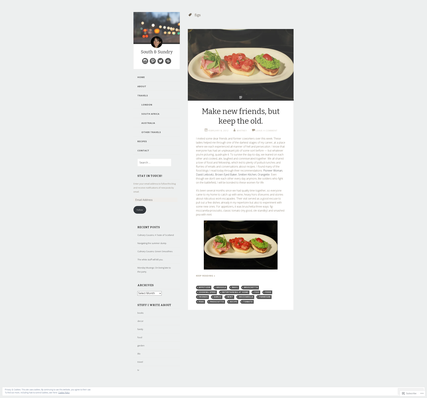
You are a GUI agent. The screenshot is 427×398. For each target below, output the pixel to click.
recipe (233, 301)
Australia (148, 123)
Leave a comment (266, 130)
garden (140, 345)
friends (203, 297)
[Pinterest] (153, 61)
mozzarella (246, 297)
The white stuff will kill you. (150, 259)
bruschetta (251, 287)
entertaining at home (235, 292)
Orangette (264, 174)
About (141, 86)
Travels (142, 95)
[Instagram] (145, 61)
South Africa (150, 113)
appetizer (204, 287)
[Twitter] (160, 61)
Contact (143, 150)
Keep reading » (205, 275)
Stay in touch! (149, 176)
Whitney (242, 130)
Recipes (142, 141)
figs (256, 292)
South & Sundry (157, 51)
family (140, 329)
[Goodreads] (168, 61)
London (146, 104)
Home (141, 77)
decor (140, 321)
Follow (140, 209)
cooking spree (207, 292)
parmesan (265, 297)
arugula (221, 287)
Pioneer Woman (272, 170)
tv (138, 370)
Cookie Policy (64, 392)
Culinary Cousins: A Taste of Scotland (155, 235)
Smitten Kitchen (247, 174)
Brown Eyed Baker (226, 174)
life (138, 353)
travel (140, 361)
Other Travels (151, 132)
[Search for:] (152, 162)
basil (235, 287)
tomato (248, 301)
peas (201, 301)
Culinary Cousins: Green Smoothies (154, 251)
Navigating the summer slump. (152, 243)
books (140, 312)
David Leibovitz (205, 174)
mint (230, 297)
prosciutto (217, 301)
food (139, 337)
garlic (217, 297)
